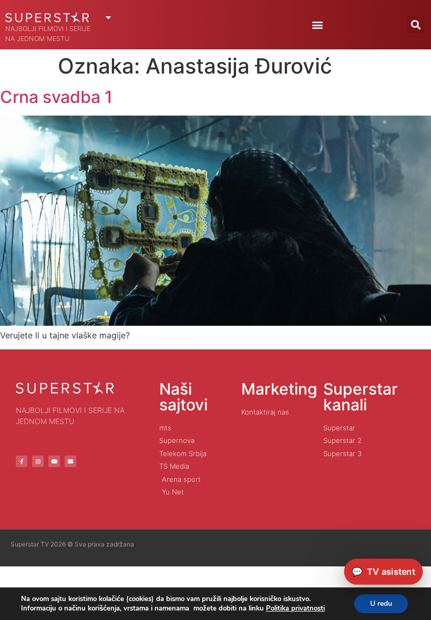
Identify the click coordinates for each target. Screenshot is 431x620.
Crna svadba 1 (56, 97)
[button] (317, 24)
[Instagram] (38, 461)
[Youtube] (54, 461)
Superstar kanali (360, 396)
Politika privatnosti (295, 608)
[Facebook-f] (21, 461)
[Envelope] (70, 461)
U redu (381, 603)
